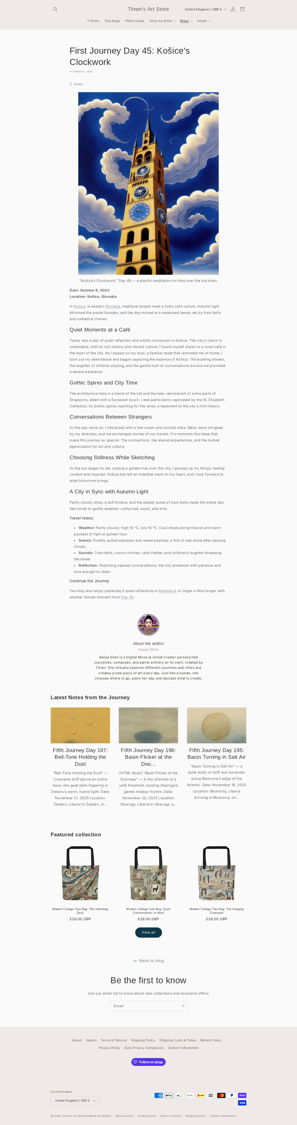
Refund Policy (211, 1040)
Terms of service (170, 1115)
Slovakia (112, 306)
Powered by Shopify (98, 1115)
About (77, 1040)
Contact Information (183, 1048)
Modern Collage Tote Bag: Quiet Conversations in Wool (148, 910)
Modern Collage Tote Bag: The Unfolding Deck (80, 910)
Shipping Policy (143, 1040)
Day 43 (127, 597)
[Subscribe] (182, 1006)
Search (91, 1040)
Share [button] (78, 84)
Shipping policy (195, 1115)
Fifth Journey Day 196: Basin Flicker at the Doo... (148, 757)
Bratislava (167, 591)
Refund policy (124, 1115)
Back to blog (151, 960)
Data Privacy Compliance (144, 1048)
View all (148, 932)
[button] (55, 9)
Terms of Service (114, 1040)
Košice (79, 306)
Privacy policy (147, 1115)
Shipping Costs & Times (177, 1040)
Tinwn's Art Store (73, 1115)
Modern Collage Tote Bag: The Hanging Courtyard (217, 910)
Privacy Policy (109, 1048)
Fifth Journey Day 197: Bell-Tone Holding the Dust (80, 757)
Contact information (223, 1115)
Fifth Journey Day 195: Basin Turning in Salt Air (216, 753)
